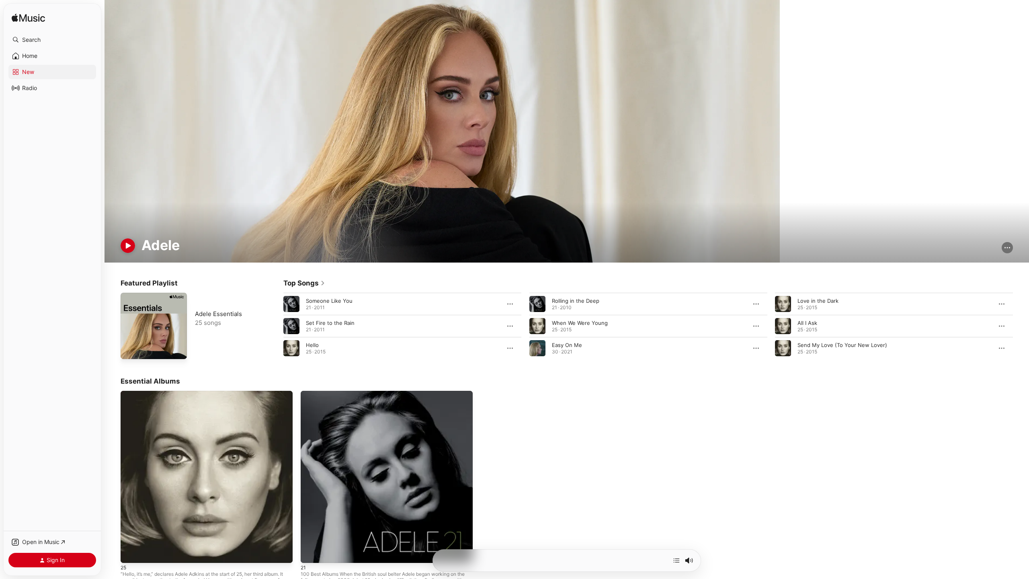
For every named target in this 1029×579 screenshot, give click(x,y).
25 (124, 394)
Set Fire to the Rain (330, 323)
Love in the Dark (817, 301)
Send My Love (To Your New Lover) (842, 345)
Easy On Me (567, 345)
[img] (28, 18)
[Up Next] (676, 560)
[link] (304, 283)
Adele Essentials (218, 314)
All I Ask (807, 323)
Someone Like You (329, 301)
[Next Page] (1021, 326)
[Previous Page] (275, 326)
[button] (52, 40)
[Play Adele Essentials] (131, 349)
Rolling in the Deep (575, 301)
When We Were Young (580, 323)
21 (303, 394)
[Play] (128, 245)
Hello (312, 345)
